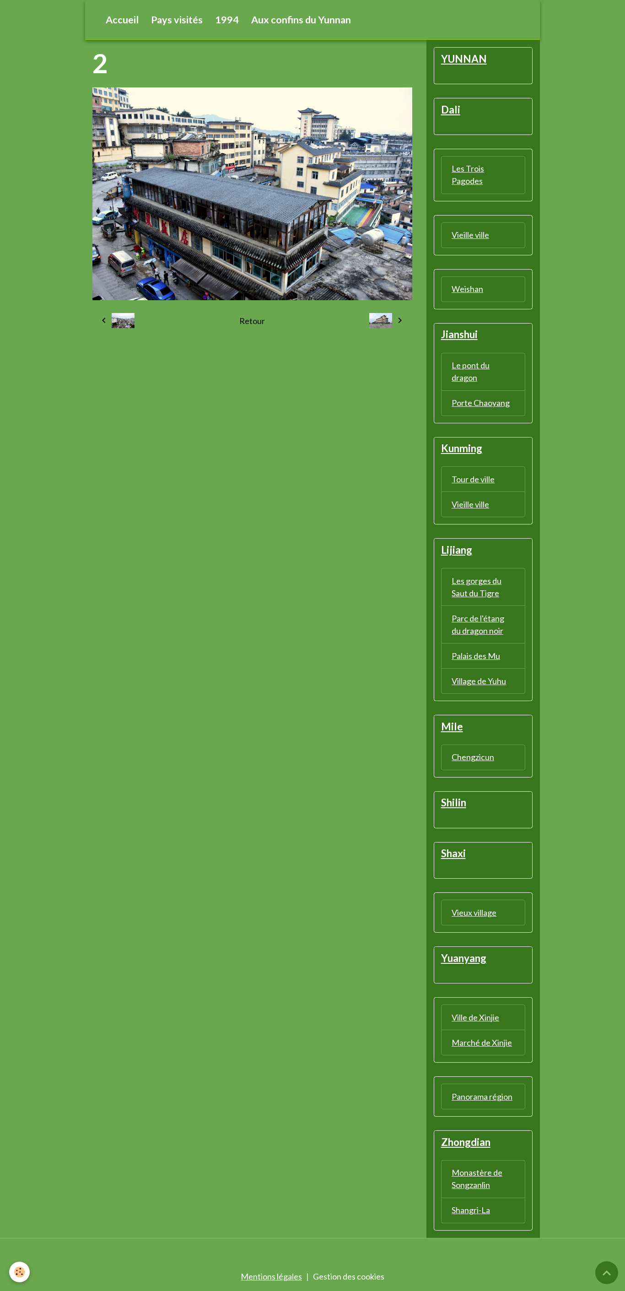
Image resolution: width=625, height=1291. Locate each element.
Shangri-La (471, 1210)
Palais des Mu (476, 656)
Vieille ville (470, 235)
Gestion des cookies (348, 1276)
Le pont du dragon (471, 371)
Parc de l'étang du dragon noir (478, 624)
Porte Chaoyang (481, 403)
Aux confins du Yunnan (301, 20)
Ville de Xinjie (475, 1017)
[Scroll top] (606, 1272)
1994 (227, 20)
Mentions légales (271, 1276)
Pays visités (177, 20)
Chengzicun (473, 757)
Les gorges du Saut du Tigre (476, 587)
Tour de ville (473, 479)
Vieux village (474, 912)
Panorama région (482, 1096)
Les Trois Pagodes (468, 174)
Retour (252, 321)
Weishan (467, 289)
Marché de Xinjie (482, 1042)
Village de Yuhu (479, 681)
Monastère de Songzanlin (477, 1178)
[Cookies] (19, 1272)
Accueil (122, 20)
